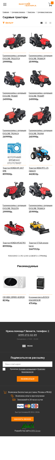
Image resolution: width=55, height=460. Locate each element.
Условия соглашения (27, 369)
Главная (6, 12)
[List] (50, 23)
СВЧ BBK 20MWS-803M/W (14, 297)
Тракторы (31, 12)
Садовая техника (18, 12)
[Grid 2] (46, 23)
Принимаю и (27, 370)
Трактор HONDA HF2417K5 (14, 243)
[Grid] (42, 23)
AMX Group (35, 431)
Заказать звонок (22, 419)
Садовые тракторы (45, 12)
